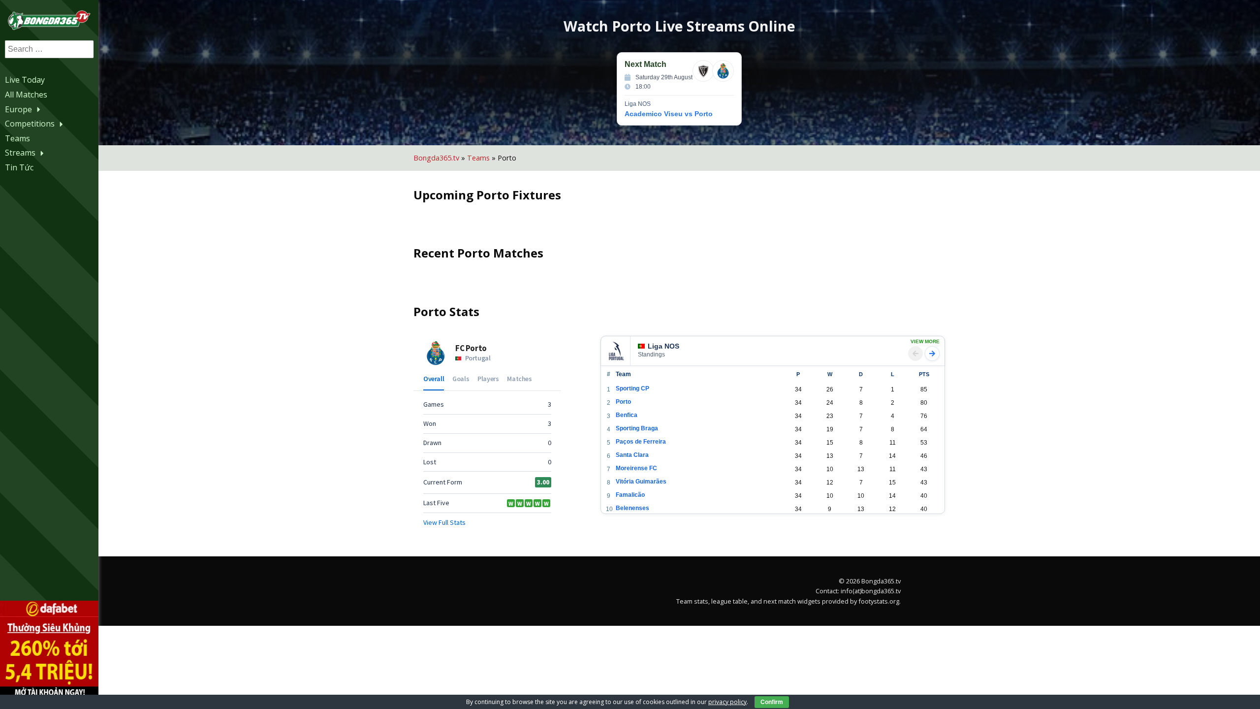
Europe (18, 109)
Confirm (771, 702)
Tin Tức (19, 167)
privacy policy (727, 702)
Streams (20, 152)
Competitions (30, 123)
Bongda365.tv (436, 157)
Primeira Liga (625, 336)
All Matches (26, 94)
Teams (17, 138)
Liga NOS (663, 346)
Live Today (25, 79)
